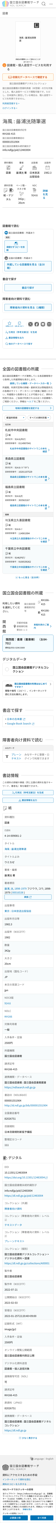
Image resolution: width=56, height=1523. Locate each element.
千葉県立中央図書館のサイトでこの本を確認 (28, 568)
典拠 (26, 896)
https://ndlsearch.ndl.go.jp (20, 1087)
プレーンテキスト (16, 756)
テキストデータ (13, 1225)
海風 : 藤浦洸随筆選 (15, 849)
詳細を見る (45, 194)
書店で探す (28, 287)
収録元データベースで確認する (29, 77)
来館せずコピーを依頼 (15, 248)
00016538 (17, 892)
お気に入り (9, 326)
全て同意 (41, 1517)
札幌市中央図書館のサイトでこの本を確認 (28, 450)
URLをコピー (19, 326)
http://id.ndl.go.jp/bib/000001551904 (26, 1105)
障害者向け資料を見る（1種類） (28, 307)
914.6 (8, 1003)
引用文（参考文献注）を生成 (23, 332)
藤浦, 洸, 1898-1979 (16, 888)
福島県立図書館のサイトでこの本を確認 (28, 507)
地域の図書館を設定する (27, 408)
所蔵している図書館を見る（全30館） (26, 266)
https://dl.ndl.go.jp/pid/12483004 (24, 1195)
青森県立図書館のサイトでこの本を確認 (28, 478)
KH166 (8, 1016)
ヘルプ (30, 401)
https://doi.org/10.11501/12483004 (25, 1177)
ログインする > (9, 108)
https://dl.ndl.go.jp (15, 1430)
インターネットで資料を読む (16, 1479)
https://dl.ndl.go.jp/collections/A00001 (27, 1263)
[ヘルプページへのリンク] (31, 61)
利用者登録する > (10, 103)
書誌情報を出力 (16, 337)
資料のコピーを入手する (14, 1484)
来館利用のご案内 (41, 626)
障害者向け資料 (13, 1208)
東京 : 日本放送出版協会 (18, 911)
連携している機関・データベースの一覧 (29, 383)
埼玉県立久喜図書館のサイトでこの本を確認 (28, 540)
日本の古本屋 (15, 719)
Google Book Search (19, 723)
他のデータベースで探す (21, 343)
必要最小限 (15, 1517)
